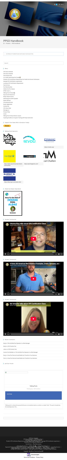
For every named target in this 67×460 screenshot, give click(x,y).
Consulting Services (8, 102)
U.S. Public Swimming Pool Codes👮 (12, 77)
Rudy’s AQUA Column (8, 96)
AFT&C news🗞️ (7, 91)
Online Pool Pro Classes (9, 89)
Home (4, 114)
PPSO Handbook (16, 43)
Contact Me (6, 106)
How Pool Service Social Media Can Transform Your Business (22, 355)
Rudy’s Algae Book (7, 104)
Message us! (6, 110)
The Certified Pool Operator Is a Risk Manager (19, 343)
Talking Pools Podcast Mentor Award (12, 115)
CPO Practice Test (7, 75)
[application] (33, 239)
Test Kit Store (6, 85)
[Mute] (59, 254)
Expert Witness (7, 100)
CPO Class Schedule (8, 71)
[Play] (5, 254)
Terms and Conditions (29, 457)
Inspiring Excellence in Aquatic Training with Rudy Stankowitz (18, 117)
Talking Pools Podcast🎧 (9, 93)
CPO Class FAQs (7, 108)
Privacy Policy (6, 112)
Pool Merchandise (7, 87)
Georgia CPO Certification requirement (12, 81)
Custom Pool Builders (8, 352)
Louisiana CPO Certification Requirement (13, 83)
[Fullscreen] (61, 254)
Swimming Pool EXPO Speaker (10, 98)
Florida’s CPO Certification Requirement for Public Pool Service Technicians (21, 79)
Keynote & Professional (9, 94)
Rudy (4, 343)
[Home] (3, 43)
